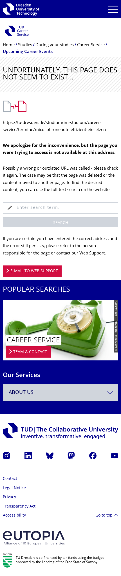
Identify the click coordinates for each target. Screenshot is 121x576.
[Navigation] (113, 9)
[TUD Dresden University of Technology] (21, 9)
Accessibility (14, 515)
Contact (10, 479)
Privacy (9, 497)
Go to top (104, 515)
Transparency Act (19, 506)
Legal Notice (14, 488)
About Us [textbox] (21, 392)
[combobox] (60, 392)
